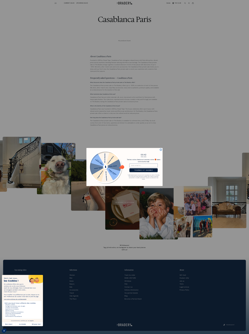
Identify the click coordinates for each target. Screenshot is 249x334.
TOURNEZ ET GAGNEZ (143, 170)
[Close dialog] (161, 150)
